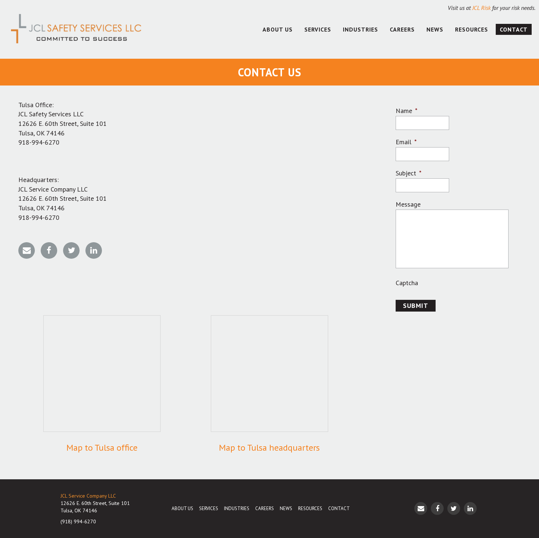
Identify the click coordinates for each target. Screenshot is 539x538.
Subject (408, 173)
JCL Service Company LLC (88, 495)
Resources (471, 29)
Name (406, 110)
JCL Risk (481, 7)
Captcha (407, 283)
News (434, 29)
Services (317, 29)
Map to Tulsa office (102, 447)
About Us (278, 29)
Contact (514, 29)
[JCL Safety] (76, 29)
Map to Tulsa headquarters (269, 447)
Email (406, 142)
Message (408, 204)
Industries (360, 29)
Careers (402, 29)
